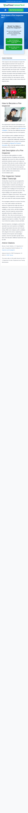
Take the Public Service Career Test (13, 47)
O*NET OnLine (9, 255)
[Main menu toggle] (5, 10)
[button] (16, 10)
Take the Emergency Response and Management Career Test (14, 41)
